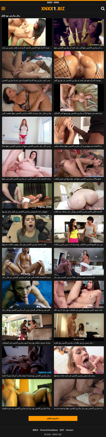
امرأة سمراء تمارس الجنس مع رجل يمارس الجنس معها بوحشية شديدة (79, 408)
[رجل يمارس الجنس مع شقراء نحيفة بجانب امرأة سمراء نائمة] (27, 360)
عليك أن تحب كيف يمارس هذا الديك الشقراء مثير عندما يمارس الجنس (27, 80)
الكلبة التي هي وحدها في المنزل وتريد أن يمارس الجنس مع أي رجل (27, 310)
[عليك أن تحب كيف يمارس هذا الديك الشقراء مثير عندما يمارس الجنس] (27, 65)
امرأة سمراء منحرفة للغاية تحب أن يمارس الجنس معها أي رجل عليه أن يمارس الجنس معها (79, 48)
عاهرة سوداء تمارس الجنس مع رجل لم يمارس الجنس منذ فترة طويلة (27, 408)
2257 (62, 430)
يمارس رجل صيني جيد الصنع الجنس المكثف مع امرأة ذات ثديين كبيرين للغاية (79, 244)
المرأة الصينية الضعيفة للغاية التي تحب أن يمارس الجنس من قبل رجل (27, 277)
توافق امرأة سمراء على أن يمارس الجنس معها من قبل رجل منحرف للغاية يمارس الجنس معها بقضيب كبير (27, 113)
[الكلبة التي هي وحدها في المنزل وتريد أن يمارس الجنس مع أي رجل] (27, 294)
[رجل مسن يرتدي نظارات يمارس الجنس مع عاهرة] (79, 327)
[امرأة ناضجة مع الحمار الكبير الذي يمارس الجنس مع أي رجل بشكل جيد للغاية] (79, 196)
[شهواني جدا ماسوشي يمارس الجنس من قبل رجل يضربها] (27, 196)
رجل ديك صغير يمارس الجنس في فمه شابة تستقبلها (74, 376)
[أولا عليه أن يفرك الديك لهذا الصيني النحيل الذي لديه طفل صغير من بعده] (27, 32)
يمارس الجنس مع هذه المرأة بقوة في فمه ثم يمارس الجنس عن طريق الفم (79, 80)
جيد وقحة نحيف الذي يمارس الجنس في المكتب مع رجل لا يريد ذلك (79, 310)
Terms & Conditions (49, 430)
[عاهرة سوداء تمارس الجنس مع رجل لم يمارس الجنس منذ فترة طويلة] (27, 393)
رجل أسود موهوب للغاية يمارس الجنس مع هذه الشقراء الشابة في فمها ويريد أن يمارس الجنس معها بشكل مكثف (79, 146)
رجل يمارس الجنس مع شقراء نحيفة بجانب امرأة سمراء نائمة (26, 376)
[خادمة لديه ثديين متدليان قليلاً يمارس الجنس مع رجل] (79, 261)
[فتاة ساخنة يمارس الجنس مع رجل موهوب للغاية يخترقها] (27, 229)
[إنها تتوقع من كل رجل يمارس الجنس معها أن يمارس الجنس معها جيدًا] (27, 130)
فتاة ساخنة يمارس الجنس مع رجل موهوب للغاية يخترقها (24, 244)
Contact (69, 430)
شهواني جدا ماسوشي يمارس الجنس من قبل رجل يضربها (24, 211)
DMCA (35, 430)
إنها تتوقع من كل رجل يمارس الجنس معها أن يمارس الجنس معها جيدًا (27, 146)
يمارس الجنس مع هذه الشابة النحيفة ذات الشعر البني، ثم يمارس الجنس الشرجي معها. (27, 179)
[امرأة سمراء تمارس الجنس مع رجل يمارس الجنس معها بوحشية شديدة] (79, 393)
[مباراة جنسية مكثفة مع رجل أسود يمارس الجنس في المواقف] (27, 327)
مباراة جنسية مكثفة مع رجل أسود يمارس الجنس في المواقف (26, 343)
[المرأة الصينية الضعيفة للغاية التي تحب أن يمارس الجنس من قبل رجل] (27, 261)
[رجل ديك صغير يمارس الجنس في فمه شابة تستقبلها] (79, 360)
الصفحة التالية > (53, 418)
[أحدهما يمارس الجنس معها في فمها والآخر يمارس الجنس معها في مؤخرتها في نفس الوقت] (79, 163)
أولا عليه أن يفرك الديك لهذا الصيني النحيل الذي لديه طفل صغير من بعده (27, 48)
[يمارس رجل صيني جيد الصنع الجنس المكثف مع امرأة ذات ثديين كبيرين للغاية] (79, 229)
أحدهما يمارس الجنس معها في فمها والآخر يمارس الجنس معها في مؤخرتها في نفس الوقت (79, 179)
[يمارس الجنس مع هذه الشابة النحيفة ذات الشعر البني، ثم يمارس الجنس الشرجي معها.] (27, 163)
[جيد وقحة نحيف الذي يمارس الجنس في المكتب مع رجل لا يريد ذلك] (79, 294)
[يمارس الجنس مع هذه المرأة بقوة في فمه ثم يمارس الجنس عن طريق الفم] (79, 65)
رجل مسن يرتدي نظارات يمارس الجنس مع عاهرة (73, 343)
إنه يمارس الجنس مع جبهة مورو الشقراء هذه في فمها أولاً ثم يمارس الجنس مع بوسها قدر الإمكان (79, 113)
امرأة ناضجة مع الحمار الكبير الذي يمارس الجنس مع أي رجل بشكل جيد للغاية (79, 211)
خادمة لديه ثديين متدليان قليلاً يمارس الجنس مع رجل (74, 277)
